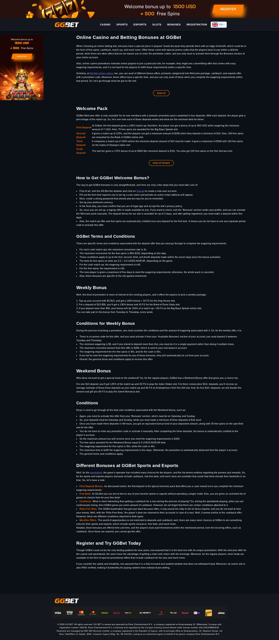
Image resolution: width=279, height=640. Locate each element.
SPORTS (122, 24)
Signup (140, 191)
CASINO (105, 24)
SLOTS (156, 24)
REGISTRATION (197, 24)
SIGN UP (161, 93)
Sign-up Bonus (161, 163)
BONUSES (174, 24)
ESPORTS (139, 24)
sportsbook (96, 472)
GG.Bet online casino (101, 73)
